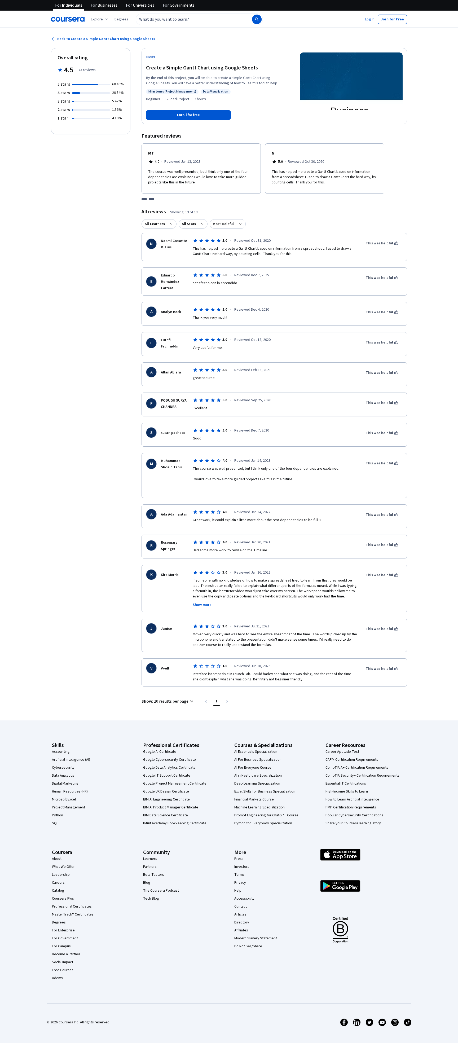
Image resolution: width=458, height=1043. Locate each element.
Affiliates (241, 930)
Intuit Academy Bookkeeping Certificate (174, 823)
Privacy (240, 882)
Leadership (61, 874)
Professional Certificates (72, 906)
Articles (240, 914)
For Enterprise (63, 930)
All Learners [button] (155, 224)
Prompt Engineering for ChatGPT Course (266, 815)
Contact (240, 906)
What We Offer (63, 866)
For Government (65, 938)
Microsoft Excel (64, 799)
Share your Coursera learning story (353, 823)
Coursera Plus (63, 898)
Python (57, 815)
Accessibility (244, 898)
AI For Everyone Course (252, 767)
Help (237, 890)
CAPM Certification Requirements (351, 759)
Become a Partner (66, 954)
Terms (239, 874)
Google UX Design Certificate (166, 791)
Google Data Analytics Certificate (169, 767)
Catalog (58, 890)
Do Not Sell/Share (248, 946)
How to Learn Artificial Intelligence (352, 799)
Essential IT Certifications (345, 783)
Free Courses (62, 970)
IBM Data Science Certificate (165, 815)
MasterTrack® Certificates (73, 914)
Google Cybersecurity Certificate (169, 759)
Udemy (57, 978)
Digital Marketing (65, 783)
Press (239, 858)
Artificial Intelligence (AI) (71, 759)
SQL (55, 823)
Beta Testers (153, 874)
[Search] (257, 19)
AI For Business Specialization (257, 759)
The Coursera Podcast (161, 890)
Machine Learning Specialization (259, 807)
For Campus (61, 946)
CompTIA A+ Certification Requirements (356, 767)
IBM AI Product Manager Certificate (170, 807)
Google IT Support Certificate (166, 775)
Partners (150, 866)
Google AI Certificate (159, 751)
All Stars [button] (189, 224)
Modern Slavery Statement (255, 938)
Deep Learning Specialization (257, 783)
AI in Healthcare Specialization (258, 775)
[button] (121, 19)
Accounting (61, 751)
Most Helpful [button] (223, 224)
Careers (58, 882)
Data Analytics (63, 775)
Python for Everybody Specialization (263, 823)
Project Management (68, 807)
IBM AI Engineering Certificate (166, 799)
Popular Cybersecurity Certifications (354, 815)
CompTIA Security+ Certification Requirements (362, 775)
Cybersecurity (63, 767)
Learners (150, 858)
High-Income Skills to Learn (346, 791)
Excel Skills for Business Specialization (264, 791)
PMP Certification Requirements (350, 807)
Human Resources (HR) (70, 791)
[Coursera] (68, 19)
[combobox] (188, 19)
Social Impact (62, 962)
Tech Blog (151, 898)
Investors (241, 866)
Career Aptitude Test (342, 751)
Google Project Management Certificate (174, 783)
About (56, 858)
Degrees (59, 922)
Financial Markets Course (254, 799)
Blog (146, 882)
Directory (241, 922)
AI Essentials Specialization (255, 751)
